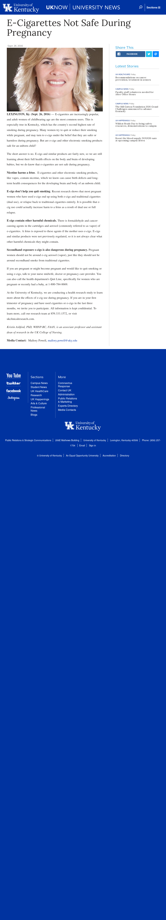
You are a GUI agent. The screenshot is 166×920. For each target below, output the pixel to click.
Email (82, 445)
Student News (39, 387)
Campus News (39, 383)
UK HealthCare (39, 391)
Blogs (34, 414)
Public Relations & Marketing (67, 399)
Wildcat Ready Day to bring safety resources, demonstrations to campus (136, 124)
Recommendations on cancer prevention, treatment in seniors (133, 78)
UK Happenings (40, 399)
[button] (153, 7)
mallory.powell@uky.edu (62, 340)
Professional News (38, 408)
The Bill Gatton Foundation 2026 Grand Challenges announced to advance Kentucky (136, 109)
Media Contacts (67, 410)
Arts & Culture (39, 403)
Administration (66, 394)
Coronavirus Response (65, 384)
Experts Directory (68, 406)
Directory (124, 455)
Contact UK (64, 390)
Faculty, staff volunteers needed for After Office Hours (134, 93)
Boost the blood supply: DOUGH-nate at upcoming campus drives (136, 139)
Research (36, 395)
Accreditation (109, 455)
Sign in (92, 445)
